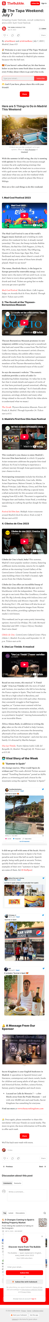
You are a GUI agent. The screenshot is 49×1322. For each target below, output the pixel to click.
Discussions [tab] (20, 1213)
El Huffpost (26, 870)
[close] (42, 1236)
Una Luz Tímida (9, 745)
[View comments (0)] (12, 35)
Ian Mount (18, 1231)
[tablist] (12, 1183)
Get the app (34, 1315)
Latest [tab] (10, 1213)
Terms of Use (37, 1287)
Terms (29, 1311)
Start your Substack (20, 1315)
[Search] (44, 1213)
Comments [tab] (7, 1183)
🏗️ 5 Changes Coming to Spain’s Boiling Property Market (18, 1221)
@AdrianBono (26, 41)
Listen (43, 29)
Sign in (44, 3)
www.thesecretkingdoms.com (30, 1108)
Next (41, 1166)
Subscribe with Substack (26, 1282)
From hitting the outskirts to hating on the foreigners (17, 1226)
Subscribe (35, 3)
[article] (24, 1227)
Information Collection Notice (32, 1290)
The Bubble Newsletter (16, 27)
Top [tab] (4, 1213)
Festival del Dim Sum (10, 511)
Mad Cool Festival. (10, 290)
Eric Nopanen (30, 149)
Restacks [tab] (17, 1183)
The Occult (6, 407)
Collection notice (37, 1311)
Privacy (23, 1311)
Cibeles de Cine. (8, 634)
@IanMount (10, 41)
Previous (9, 1166)
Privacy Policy (26, 1292)
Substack (15, 1319)
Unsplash (24, 152)
